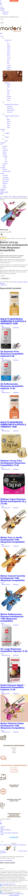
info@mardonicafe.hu (14, 817)
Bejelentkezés (6, 12)
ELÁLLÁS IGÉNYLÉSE (14, 895)
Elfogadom (10, 860)
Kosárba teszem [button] (6, 327)
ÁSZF (2, 7)
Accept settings (3, 884)
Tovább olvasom (6, 584)
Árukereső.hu (14, 843)
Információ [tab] (2, 868)
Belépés (2, 10)
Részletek (16, 327)
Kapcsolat (3, 8)
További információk (4, 860)
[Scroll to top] (0, 854)
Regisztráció (5, 14)
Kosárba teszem (5, 278)
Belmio (15, 282)
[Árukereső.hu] (14, 838)
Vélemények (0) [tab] (4, 285)
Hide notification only (11, 884)
